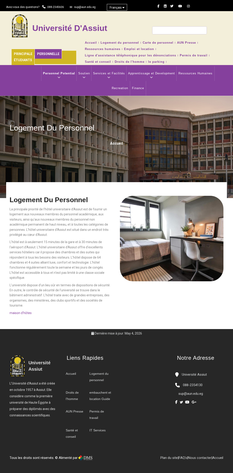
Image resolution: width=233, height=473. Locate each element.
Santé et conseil (98, 61)
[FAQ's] (109, 459)
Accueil (91, 42)
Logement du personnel (120, 42)
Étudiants (23, 60)
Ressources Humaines (195, 73)
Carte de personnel (158, 42)
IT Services (97, 430)
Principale (23, 54)
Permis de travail (194, 55)
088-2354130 (193, 385)
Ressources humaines (102, 49)
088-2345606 (55, 7)
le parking (156, 61)
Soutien (84, 73)
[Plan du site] (113, 459)
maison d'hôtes (21, 313)
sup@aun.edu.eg (85, 7)
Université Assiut (194, 374)
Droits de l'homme (129, 61)
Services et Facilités (109, 73)
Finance (138, 88)
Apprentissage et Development (151, 73)
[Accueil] (100, 459)
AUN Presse (186, 42)
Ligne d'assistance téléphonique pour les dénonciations (130, 55)
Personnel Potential (59, 73)
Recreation (120, 88)
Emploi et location (139, 49)
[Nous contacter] (104, 459)
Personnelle (48, 54)
